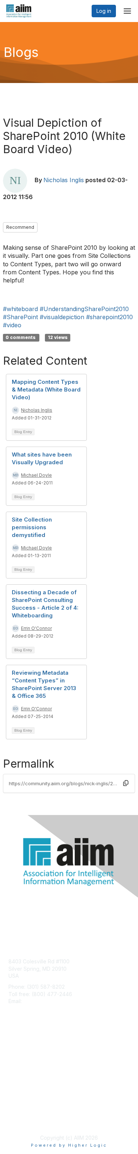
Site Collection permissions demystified (32, 527)
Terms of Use (24, 1119)
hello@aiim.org (41, 1001)
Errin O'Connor (36, 628)
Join (13, 1049)
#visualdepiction (62, 317)
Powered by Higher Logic (69, 1145)
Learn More (22, 1064)
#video (12, 325)
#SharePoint (20, 317)
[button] (126, 783)
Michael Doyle (36, 475)
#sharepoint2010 (109, 317)
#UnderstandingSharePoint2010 (84, 309)
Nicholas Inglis (63, 180)
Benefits (18, 1056)
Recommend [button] (20, 227)
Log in (103, 11)
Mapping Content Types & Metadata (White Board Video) (46, 389)
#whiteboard (20, 309)
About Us (19, 1112)
